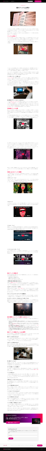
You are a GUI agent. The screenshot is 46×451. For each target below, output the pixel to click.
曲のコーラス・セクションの (15, 101)
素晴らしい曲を (36, 369)
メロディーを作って (21, 288)
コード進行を (12, 102)
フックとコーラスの (10, 77)
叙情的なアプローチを (14, 282)
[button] (13, 1)
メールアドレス (10, 435)
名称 (8, 432)
